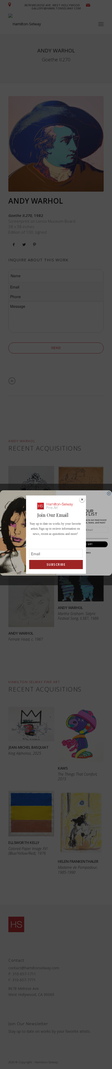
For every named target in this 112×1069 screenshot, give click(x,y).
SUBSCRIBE (56, 564)
